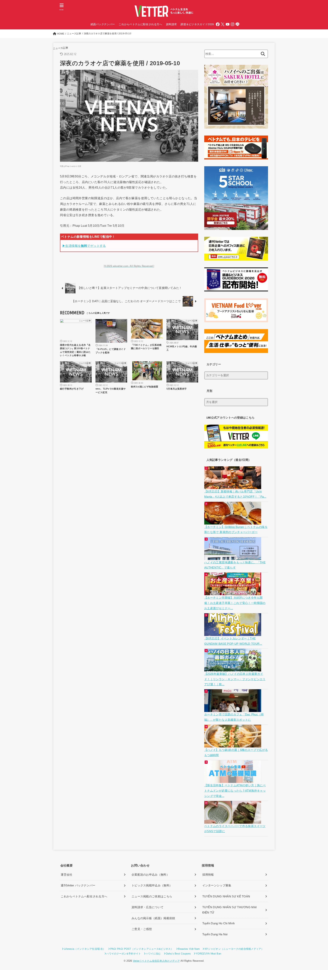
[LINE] (237, 24)
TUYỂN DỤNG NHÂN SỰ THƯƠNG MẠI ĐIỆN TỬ (229, 910)
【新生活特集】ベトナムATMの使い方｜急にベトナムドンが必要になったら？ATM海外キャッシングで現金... (235, 790)
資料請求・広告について (147, 907)
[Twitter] (223, 24)
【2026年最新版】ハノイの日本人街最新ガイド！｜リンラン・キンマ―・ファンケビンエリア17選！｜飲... (235, 679)
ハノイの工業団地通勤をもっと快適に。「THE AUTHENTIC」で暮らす (235, 565)
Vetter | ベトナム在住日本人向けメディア (156, 960)
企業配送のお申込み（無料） (150, 874)
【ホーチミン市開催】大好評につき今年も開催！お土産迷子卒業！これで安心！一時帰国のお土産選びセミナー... (235, 603)
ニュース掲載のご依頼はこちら (152, 896)
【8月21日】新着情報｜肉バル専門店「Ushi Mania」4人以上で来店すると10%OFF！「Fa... (235, 494)
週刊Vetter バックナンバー (78, 885)
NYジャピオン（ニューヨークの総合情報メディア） (234, 948)
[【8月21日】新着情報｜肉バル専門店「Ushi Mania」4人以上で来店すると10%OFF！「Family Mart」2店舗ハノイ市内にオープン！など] (233, 486)
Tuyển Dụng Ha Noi (215, 934)
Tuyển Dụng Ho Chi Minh (218, 923)
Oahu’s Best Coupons (178, 953)
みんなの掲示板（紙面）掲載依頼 (153, 918)
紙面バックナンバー (103, 24)
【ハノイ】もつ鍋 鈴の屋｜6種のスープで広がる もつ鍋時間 (236, 752)
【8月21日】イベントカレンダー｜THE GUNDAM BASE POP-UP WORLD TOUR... (233, 641)
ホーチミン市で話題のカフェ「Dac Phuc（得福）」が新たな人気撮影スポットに (234, 717)
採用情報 (208, 874)
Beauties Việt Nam (189, 948)
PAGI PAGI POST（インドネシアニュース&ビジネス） (141, 948)
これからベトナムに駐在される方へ (140, 24)
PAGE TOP (317, 938)
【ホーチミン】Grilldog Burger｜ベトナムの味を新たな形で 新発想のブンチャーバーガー (236, 529)
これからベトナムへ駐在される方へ (84, 896)
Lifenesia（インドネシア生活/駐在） (84, 948)
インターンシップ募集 (216, 885)
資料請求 (171, 24)
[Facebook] (218, 24)
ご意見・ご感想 (142, 929)
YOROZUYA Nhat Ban (208, 953)
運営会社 (66, 874)
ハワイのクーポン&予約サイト (123, 953)
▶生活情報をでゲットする (84, 245)
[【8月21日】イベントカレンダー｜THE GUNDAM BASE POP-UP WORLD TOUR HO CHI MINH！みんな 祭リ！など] (233, 633)
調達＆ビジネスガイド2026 (197, 24)
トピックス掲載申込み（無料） (152, 885)
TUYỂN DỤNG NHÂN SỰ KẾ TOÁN (226, 896)
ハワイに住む (153, 953)
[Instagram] (232, 24)
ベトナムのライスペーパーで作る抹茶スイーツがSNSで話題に (235, 829)
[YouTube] (227, 24)
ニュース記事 (60, 48)
